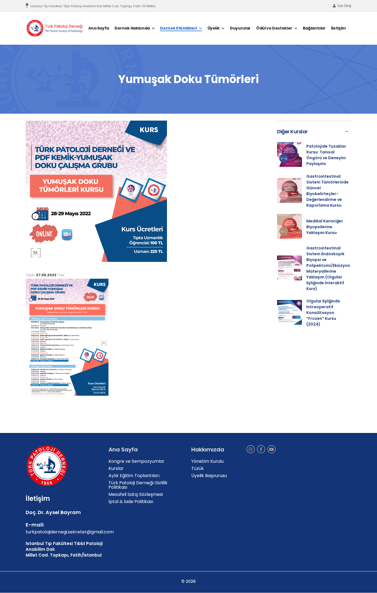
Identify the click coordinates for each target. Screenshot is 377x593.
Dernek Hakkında (132, 28)
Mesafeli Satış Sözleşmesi (135, 494)
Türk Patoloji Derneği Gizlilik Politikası (138, 485)
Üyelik (214, 28)
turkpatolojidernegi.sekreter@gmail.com (70, 532)
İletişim (338, 28)
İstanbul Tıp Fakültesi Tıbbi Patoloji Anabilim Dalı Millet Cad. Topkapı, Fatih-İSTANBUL (93, 6)
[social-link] (250, 449)
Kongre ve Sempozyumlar (136, 461)
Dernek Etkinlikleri (178, 28)
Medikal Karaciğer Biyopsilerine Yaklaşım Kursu (324, 226)
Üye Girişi (344, 5)
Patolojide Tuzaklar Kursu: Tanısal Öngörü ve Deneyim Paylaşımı (326, 154)
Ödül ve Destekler (274, 28)
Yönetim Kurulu (207, 461)
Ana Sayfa (98, 28)
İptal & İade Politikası (130, 501)
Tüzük (197, 468)
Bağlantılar (314, 28)
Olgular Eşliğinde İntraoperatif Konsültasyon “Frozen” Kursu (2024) (323, 312)
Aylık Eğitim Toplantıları (134, 475)
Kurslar (116, 468)
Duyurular (240, 28)
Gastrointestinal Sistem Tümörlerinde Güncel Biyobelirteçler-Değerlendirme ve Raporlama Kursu (327, 191)
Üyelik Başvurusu (209, 475)
